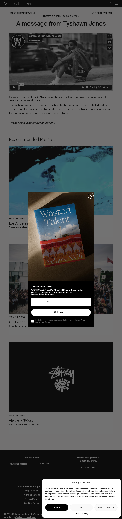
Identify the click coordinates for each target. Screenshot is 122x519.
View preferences (105, 507)
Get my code (61, 312)
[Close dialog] (90, 195)
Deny (81, 507)
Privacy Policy (82, 514)
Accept (56, 507)
